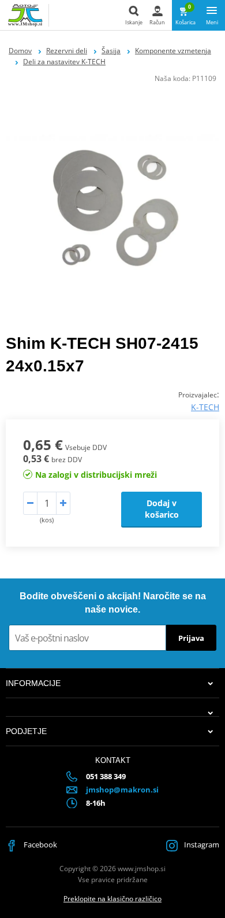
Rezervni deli (66, 51)
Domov (20, 51)
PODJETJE (26, 731)
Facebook (39, 844)
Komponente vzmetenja (173, 51)
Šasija (111, 51)
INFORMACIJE (33, 683)
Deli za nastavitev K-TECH (64, 62)
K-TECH (205, 406)
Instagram (200, 844)
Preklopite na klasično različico (112, 899)
